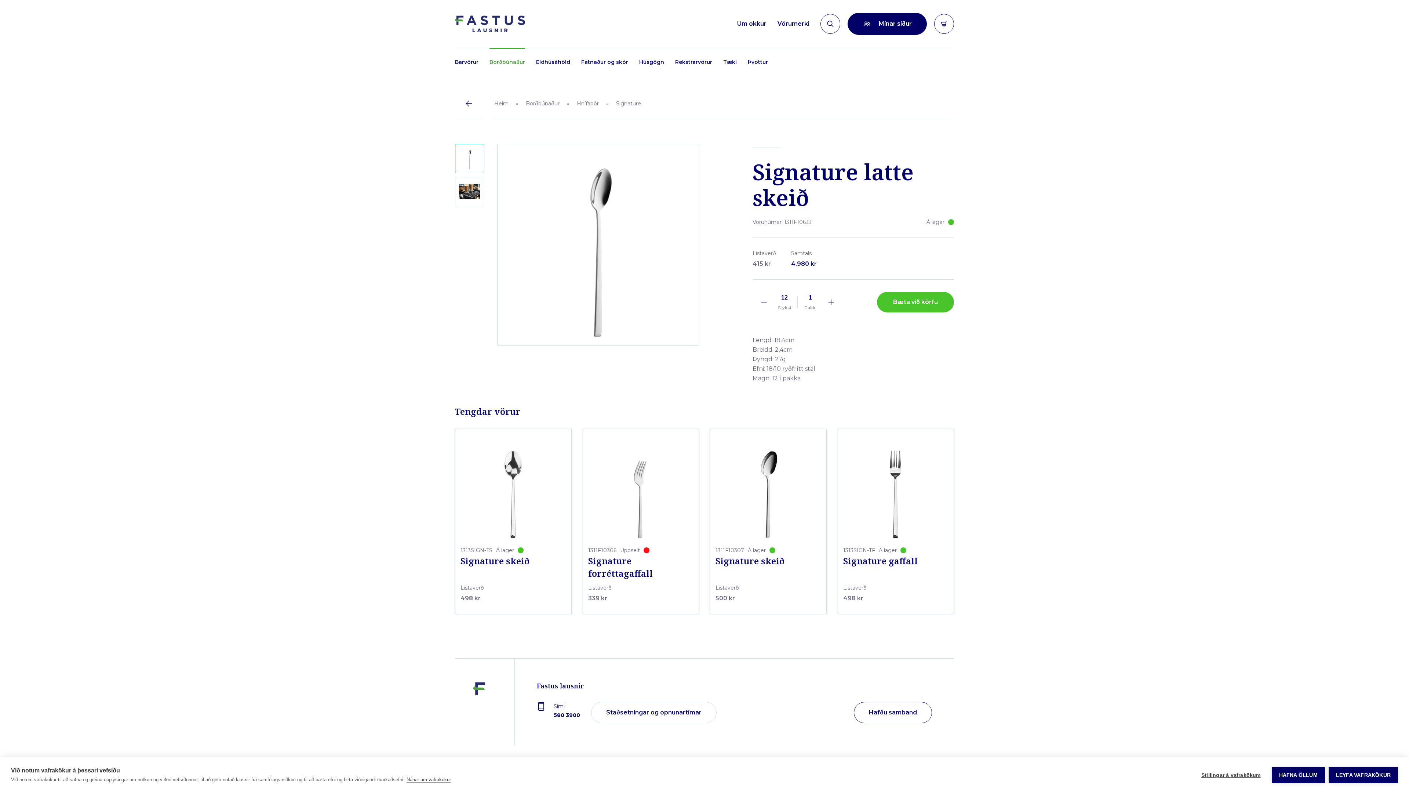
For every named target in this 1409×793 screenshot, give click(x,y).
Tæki (730, 62)
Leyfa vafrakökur (1363, 775)
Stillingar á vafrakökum (1231, 775)
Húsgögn (651, 62)
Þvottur (758, 62)
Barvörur (466, 62)
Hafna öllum (1298, 775)
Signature (628, 103)
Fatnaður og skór (604, 62)
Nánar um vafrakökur (429, 779)
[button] (469, 158)
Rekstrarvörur (693, 62)
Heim (501, 103)
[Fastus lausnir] (479, 713)
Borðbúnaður (507, 62)
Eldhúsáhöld (553, 62)
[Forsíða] (490, 24)
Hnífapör (588, 103)
